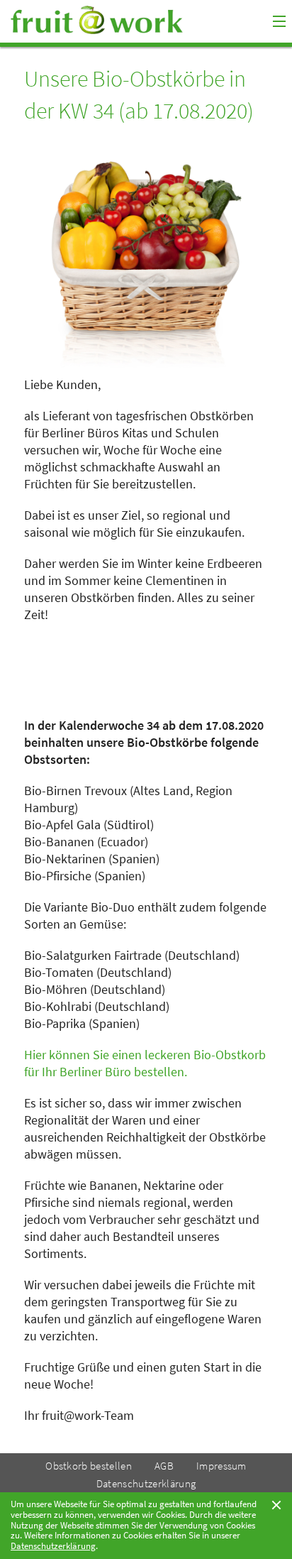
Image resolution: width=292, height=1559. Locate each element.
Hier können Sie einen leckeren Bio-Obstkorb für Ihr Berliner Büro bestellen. (145, 1063)
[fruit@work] (125, 20)
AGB (164, 1465)
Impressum (221, 1465)
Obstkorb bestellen (88, 1465)
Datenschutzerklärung (146, 1483)
